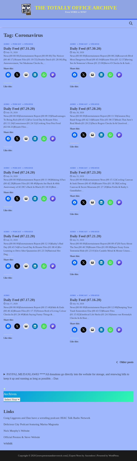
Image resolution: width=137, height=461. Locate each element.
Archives (10, 394)
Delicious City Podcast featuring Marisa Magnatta (31, 424)
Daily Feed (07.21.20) (85, 236)
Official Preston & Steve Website (22, 437)
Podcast (17, 44)
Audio (7, 44)
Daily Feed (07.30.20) (85, 48)
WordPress (114, 455)
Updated (28, 44)
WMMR (8, 443)
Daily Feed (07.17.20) (19, 300)
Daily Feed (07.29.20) (19, 109)
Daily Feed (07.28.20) (85, 109)
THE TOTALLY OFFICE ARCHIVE (76, 8)
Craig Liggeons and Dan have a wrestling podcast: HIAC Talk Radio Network (47, 417)
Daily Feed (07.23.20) (85, 172)
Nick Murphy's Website (17, 430)
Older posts (126, 362)
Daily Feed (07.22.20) (19, 236)
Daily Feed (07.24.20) (19, 172)
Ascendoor (90, 455)
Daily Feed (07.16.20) (85, 300)
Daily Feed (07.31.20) (19, 48)
